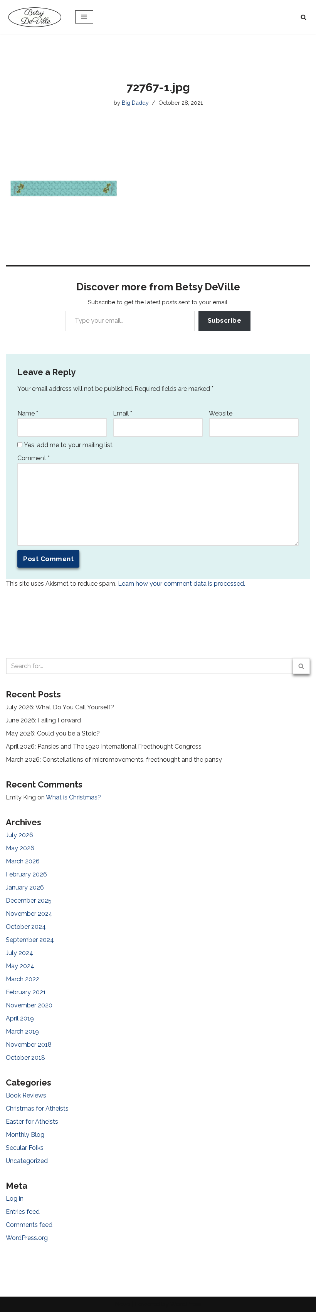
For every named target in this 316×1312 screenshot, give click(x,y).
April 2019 (20, 1018)
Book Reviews (26, 1095)
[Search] (303, 17)
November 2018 (29, 1044)
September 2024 (30, 939)
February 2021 (26, 992)
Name (27, 413)
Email (122, 413)
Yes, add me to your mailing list (67, 445)
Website (220, 413)
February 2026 (26, 874)
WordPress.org (27, 1238)
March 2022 (22, 979)
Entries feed (23, 1211)
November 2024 (29, 913)
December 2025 (29, 900)
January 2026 (25, 887)
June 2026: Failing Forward (43, 720)
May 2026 (20, 848)
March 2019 (22, 1031)
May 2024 (20, 966)
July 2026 (19, 835)
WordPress (185, 1304)
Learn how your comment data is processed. (181, 583)
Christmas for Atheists (37, 1108)
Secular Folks (25, 1147)
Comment (33, 458)
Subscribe (225, 320)
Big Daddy (135, 102)
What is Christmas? (73, 797)
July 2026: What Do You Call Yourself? (60, 707)
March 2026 (23, 861)
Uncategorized (27, 1161)
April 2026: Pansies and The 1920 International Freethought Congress (104, 746)
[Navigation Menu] (84, 16)
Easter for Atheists (32, 1121)
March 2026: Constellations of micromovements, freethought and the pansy (114, 759)
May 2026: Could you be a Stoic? (53, 733)
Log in (15, 1198)
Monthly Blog (25, 1134)
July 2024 (19, 953)
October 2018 (25, 1057)
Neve (122, 1304)
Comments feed (29, 1224)
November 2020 (29, 1005)
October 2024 (26, 926)
